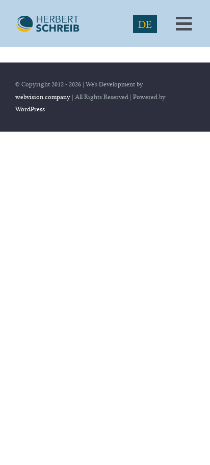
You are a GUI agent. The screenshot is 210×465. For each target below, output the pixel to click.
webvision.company (42, 97)
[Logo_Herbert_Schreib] (49, 18)
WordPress (30, 109)
